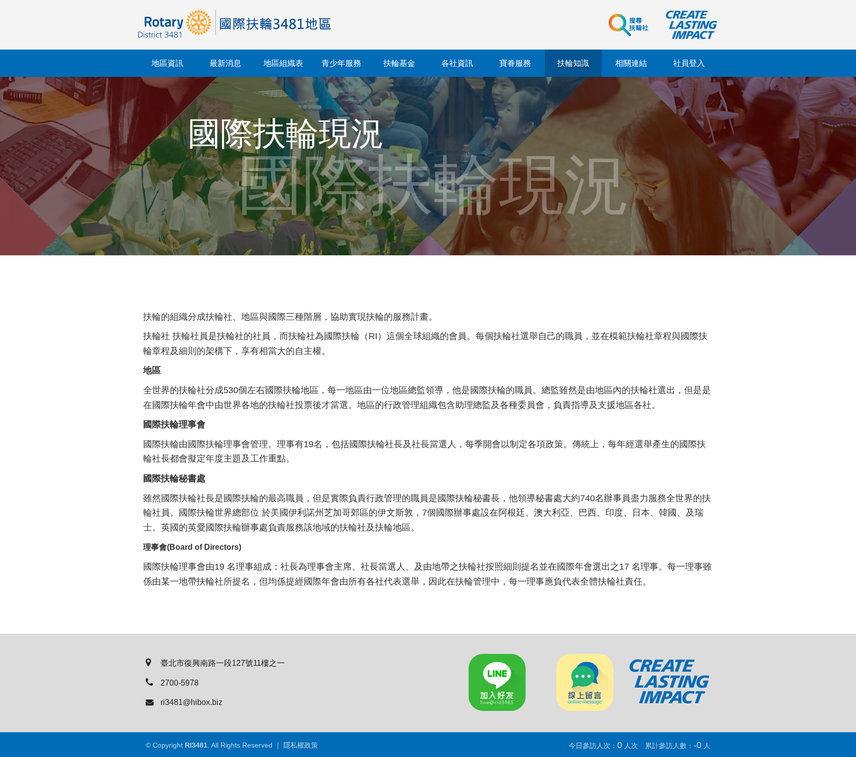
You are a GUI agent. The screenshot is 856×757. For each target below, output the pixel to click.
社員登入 (689, 63)
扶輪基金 (399, 63)
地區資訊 (167, 63)
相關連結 (631, 63)
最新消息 (225, 63)
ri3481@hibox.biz (191, 702)
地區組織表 (283, 63)
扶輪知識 (573, 63)
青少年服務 (341, 63)
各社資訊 (457, 63)
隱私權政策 (300, 745)
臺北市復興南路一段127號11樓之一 (222, 663)
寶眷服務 (515, 63)
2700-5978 (179, 683)
